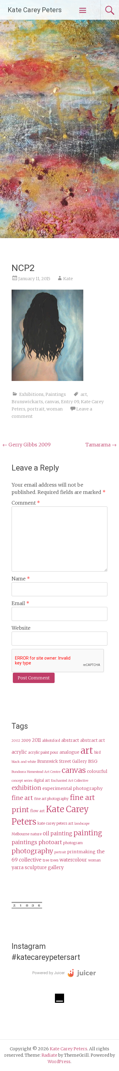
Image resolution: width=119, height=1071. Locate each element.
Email (20, 603)
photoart (50, 842)
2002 (16, 741)
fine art (22, 797)
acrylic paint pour (43, 752)
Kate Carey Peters (35, 10)
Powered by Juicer (48, 973)
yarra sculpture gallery (38, 867)
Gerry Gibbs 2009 (26, 445)
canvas (52, 401)
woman (54, 409)
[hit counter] (27, 907)
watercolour (73, 860)
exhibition (26, 787)
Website (21, 628)
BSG (92, 761)
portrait (36, 409)
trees (54, 860)
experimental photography (72, 788)
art (84, 394)
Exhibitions (31, 394)
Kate (68, 278)
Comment (26, 503)
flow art (37, 811)
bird (97, 752)
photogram (73, 842)
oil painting (57, 833)
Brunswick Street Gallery (62, 761)
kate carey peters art (55, 823)
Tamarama (101, 445)
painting (88, 833)
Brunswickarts (27, 401)
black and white (24, 762)
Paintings (55, 394)
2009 (26, 740)
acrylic (19, 752)
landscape (81, 824)
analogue (69, 752)
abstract (70, 740)
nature (36, 834)
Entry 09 (70, 401)
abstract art (92, 740)
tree (46, 860)
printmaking (81, 851)
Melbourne (20, 834)
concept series (22, 781)
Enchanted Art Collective (69, 781)
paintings (24, 842)
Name (21, 579)
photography (32, 851)
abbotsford (51, 740)
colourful (97, 771)
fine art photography (51, 799)
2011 (36, 740)
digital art (42, 780)
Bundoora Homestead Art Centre (36, 772)
